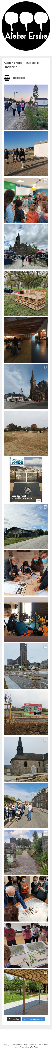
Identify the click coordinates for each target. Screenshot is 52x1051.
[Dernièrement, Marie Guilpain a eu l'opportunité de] (26, 479)
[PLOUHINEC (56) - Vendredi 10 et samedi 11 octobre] (26, 107)
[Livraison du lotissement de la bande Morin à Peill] (26, 712)
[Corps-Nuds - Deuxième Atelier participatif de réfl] (26, 899)
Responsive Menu (48, 54)
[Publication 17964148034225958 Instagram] (26, 619)
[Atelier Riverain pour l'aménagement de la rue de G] (26, 805)
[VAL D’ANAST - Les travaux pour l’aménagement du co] (26, 386)
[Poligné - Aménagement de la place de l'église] (26, 759)
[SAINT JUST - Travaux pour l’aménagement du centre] (26, 666)
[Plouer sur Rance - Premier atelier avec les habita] (26, 572)
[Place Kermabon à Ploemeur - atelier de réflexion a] (26, 153)
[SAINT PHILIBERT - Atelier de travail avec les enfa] (26, 200)
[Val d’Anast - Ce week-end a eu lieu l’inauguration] (26, 246)
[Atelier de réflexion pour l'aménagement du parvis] (26, 945)
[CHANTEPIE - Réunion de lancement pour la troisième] (26, 526)
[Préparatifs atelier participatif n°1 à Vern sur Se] (26, 293)
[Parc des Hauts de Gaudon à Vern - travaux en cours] (26, 433)
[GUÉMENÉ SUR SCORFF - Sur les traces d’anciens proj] (26, 852)
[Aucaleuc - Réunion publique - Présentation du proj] (26, 340)
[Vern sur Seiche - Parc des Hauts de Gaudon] (26, 992)
